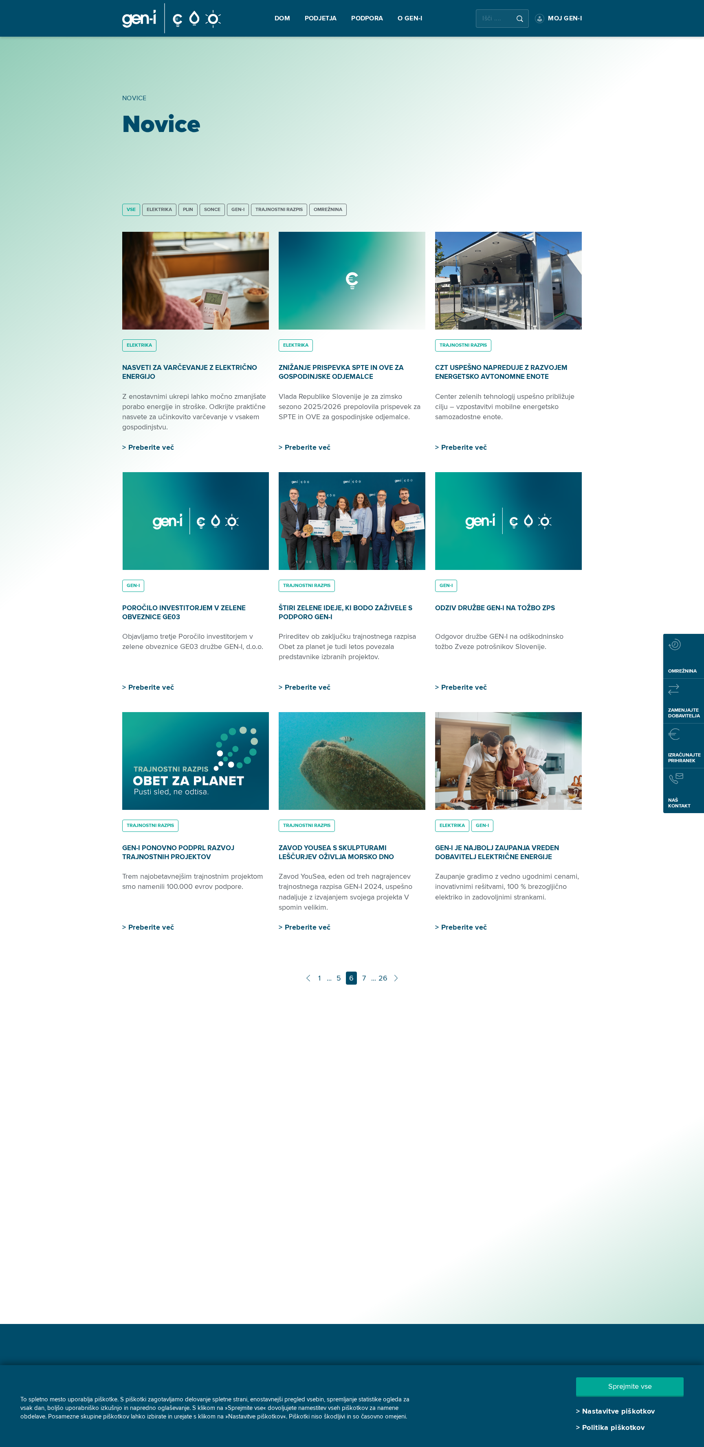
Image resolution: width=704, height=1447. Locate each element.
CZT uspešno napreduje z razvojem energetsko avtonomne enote (501, 372)
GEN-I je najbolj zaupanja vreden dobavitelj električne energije (497, 852)
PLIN (188, 210)
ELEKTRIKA (159, 210)
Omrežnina (328, 210)
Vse (131, 210)
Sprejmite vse (630, 1386)
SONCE (212, 210)
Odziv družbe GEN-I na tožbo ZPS (495, 608)
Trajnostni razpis (279, 210)
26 (382, 978)
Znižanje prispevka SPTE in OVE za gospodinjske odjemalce (341, 372)
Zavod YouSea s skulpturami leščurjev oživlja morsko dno (336, 852)
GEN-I (237, 210)
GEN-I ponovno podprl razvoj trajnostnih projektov (178, 852)
